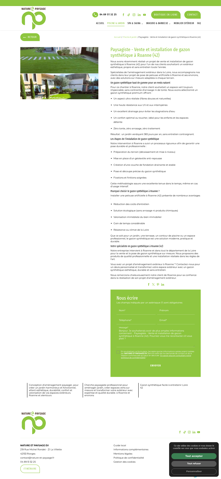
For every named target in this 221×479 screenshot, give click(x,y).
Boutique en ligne (166, 15)
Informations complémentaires (131, 449)
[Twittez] (153, 284)
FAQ (199, 23)
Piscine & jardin (115, 23)
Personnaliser (194, 471)
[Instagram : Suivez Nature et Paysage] (134, 15)
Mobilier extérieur (184, 23)
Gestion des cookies (124, 461)
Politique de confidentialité (129, 457)
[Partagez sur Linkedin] (163, 284)
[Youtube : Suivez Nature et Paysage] (144, 15)
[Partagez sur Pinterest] (158, 284)
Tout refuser (194, 463)
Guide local (120, 445)
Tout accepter (194, 456)
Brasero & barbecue (157, 23)
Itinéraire (30, 469)
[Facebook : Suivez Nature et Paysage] (123, 15)
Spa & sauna (134, 23)
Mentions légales (123, 453)
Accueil (100, 23)
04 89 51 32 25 (108, 15)
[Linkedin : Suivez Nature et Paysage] (139, 15)
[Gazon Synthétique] (59, 73)
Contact (192, 15)
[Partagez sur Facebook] (149, 284)
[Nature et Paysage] (34, 18)
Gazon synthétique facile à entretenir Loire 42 (164, 386)
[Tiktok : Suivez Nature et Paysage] (129, 15)
